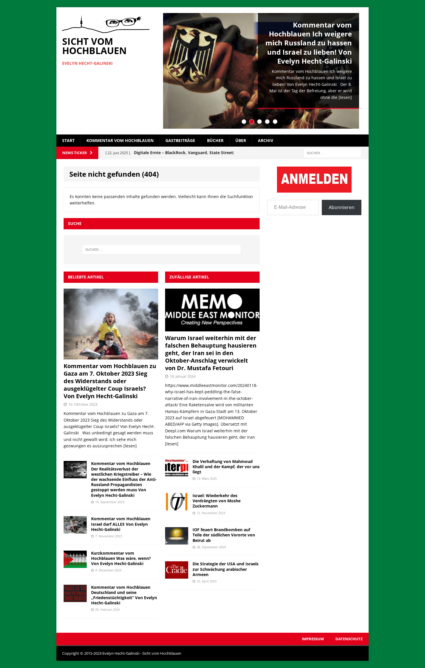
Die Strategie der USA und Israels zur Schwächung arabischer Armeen (225, 569)
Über (240, 140)
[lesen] (345, 97)
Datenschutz (349, 638)
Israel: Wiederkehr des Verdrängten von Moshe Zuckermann (217, 501)
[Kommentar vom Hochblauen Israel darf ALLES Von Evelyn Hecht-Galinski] (75, 530)
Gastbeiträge (180, 140)
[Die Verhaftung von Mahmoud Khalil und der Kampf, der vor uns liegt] (176, 473)
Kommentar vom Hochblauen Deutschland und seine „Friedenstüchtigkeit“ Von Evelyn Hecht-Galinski (124, 595)
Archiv (265, 140)
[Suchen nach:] (332, 152)
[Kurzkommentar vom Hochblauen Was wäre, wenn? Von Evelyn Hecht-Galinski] (75, 564)
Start (68, 140)
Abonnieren (341, 207)
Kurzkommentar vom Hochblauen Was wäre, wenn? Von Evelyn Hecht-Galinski (121, 558)
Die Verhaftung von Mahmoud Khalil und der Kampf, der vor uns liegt (226, 467)
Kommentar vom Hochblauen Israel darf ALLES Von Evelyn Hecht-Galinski (120, 524)
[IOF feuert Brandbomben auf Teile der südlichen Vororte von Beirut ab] (176, 541)
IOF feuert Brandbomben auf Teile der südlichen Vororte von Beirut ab (224, 535)
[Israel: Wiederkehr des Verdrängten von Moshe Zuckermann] (176, 507)
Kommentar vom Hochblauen (120, 140)
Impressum (313, 638)
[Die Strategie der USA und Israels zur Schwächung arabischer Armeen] (176, 575)
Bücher (215, 140)
